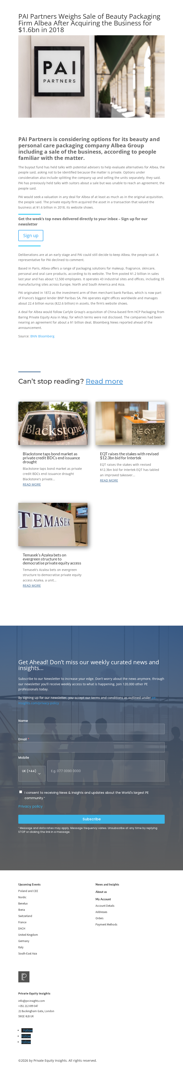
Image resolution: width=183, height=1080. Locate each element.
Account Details (105, 906)
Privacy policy (30, 806)
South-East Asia (27, 953)
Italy (20, 947)
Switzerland (25, 916)
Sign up (30, 235)
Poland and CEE (28, 891)
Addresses (101, 912)
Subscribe (92, 819)
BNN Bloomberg (42, 336)
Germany (23, 941)
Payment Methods (106, 924)
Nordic (22, 897)
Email (23, 739)
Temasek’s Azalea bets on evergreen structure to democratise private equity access (52, 558)
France (22, 922)
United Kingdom (28, 935)
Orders (99, 918)
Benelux (23, 903)
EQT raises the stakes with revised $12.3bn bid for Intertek (129, 455)
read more (32, 484)
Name (23, 721)
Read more (104, 381)
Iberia (21, 910)
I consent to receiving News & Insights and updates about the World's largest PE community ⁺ (87, 795)
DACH (21, 928)
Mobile (23, 757)
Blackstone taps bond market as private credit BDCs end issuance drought (51, 457)
